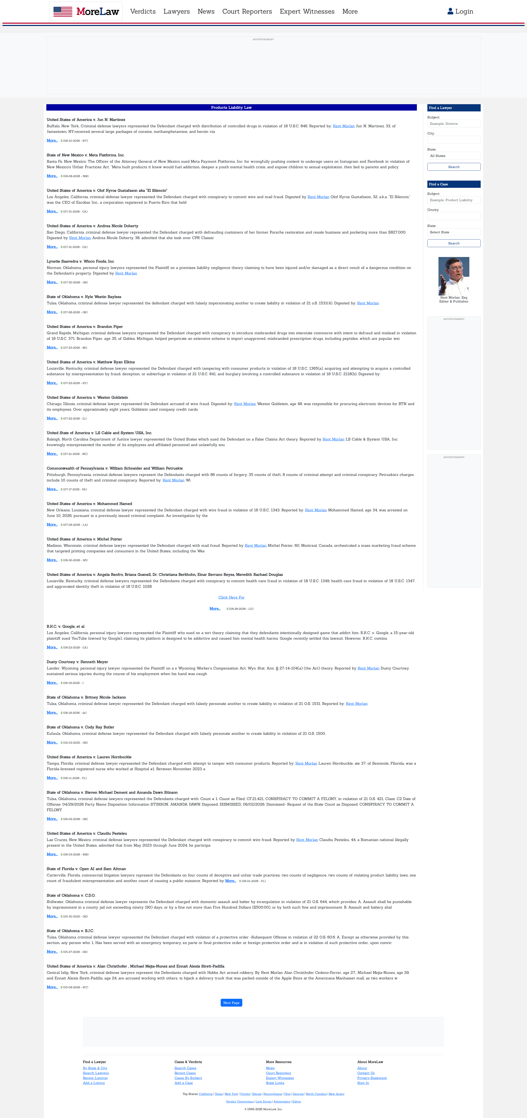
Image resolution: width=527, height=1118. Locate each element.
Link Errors (264, 1101)
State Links (275, 1083)
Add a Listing (94, 1083)
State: (431, 149)
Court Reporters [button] (247, 11)
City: (431, 133)
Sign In (363, 1083)
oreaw (97, 11)
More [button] (350, 11)
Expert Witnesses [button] (307, 11)
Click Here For (231, 597)
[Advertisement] (263, 72)
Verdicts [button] (143, 11)
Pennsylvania (273, 1094)
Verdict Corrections (240, 1101)
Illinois (256, 1094)
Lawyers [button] (176, 11)
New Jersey (336, 1094)
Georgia (298, 1094)
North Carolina (316, 1094)
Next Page (231, 1003)
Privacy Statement (372, 1078)
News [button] (206, 11)
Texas (219, 1094)
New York (231, 1094)
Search (454, 167)
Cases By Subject (188, 1078)
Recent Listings (95, 1078)
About (362, 1068)
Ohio (287, 1094)
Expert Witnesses (280, 1078)
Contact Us (366, 1073)
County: (433, 210)
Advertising (282, 1101)
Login (463, 11)
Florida (245, 1094)
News (270, 1068)
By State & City (95, 1068)
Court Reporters (278, 1073)
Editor (296, 1101)
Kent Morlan (344, 126)
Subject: (433, 117)
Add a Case (184, 1083)
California (206, 1094)
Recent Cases (185, 1073)
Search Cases (185, 1068)
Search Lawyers (96, 1073)
